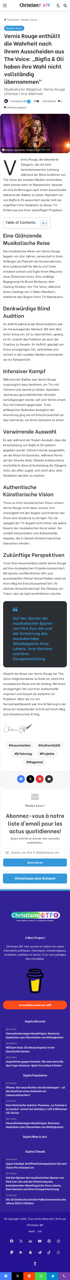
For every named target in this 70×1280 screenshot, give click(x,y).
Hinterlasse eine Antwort (35, 878)
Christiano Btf (35, 1225)
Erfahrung (24, 754)
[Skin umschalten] (58, 6)
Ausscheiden (21, 745)
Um (40, 1231)
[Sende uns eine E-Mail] (38, 101)
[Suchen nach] (65, 6)
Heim (32, 1231)
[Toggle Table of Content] (42, 223)
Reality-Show (29, 19)
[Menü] (5, 6)
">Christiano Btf (20, 101)
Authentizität (50, 745)
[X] (30, 779)
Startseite (12, 19)
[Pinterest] (40, 779)
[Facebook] (21, 779)
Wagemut (35, 762)
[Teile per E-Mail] (49, 779)
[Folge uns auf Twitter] (35, 101)
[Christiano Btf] (35, 5)
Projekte (48, 754)
